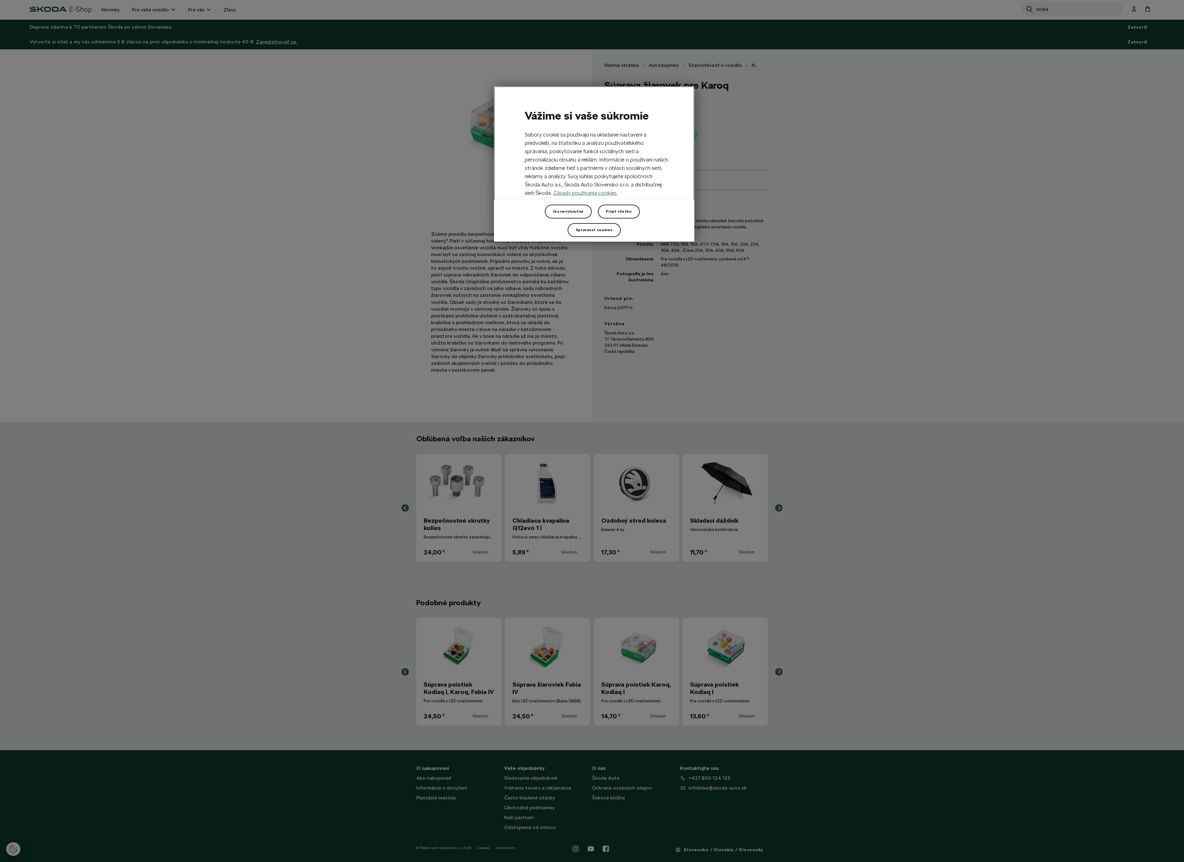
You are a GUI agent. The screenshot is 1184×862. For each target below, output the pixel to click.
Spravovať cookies (594, 230)
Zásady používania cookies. (585, 193)
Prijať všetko (619, 211)
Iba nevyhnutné (568, 211)
